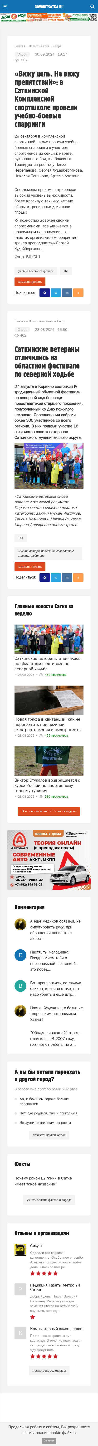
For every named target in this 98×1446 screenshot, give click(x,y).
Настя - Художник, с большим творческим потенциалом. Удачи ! (56, 1013)
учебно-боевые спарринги (36, 271)
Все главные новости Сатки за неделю (49, 811)
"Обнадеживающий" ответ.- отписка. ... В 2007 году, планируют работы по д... (55, 1038)
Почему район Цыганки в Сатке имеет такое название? (43, 1181)
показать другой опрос (49, 1135)
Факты (22, 1164)
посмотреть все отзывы (49, 1370)
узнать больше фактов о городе (49, 1200)
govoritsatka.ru (49, 7)
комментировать (30, 281)
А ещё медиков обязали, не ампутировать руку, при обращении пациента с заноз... (55, 930)
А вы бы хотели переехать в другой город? (47, 1076)
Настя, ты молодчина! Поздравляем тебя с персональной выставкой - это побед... (54, 961)
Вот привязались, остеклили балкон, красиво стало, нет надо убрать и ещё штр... (55, 988)
